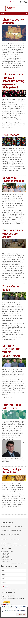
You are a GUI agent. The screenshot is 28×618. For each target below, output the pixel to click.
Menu (3, 13)
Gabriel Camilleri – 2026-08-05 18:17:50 (11, 530)
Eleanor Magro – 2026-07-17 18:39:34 (10, 539)
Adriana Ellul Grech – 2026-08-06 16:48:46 (11, 526)
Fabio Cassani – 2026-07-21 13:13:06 (10, 534)
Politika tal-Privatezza (5, 561)
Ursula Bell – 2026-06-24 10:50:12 (9, 543)
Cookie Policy (7, 611)
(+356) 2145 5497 (5, 557)
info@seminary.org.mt (6, 559)
